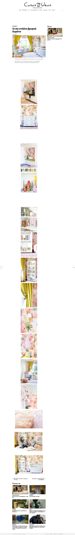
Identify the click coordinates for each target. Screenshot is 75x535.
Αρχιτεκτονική (24, 10)
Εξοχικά (40, 10)
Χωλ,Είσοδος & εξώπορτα (16, 495)
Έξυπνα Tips (14, 509)
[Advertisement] (37, 18)
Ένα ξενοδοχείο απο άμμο (34, 496)
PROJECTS (53, 10)
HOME (20, 10)
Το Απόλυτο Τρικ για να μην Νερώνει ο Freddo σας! (19, 511)
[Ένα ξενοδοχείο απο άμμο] (37, 489)
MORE (50, 10)
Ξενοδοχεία (31, 495)
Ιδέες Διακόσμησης (34, 10)
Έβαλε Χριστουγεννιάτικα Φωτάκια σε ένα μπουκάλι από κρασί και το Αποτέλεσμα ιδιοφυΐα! (37, 527)
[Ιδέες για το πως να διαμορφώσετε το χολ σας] (20, 489)
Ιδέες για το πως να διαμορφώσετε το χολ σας (20, 497)
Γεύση (30, 509)
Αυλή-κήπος (45, 10)
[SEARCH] (62, 10)
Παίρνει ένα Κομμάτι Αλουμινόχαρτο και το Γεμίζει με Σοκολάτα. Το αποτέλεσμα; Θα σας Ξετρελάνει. (37, 511)
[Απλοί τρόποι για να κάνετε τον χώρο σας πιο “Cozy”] (1, 267)
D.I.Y (29, 10)
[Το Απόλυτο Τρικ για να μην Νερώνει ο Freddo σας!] (20, 504)
